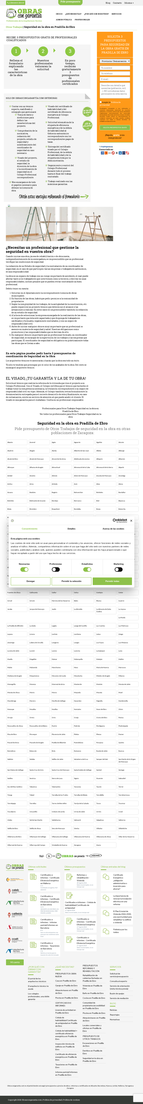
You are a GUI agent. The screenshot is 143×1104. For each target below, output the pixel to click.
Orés (54, 717)
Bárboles (99, 492)
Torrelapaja (11, 803)
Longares (55, 643)
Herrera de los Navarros (61, 601)
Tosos (98, 803)
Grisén (32, 601)
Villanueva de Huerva (82, 837)
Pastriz (54, 726)
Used (121, 812)
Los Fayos (100, 643)
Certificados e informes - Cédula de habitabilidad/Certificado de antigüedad (80, 905)
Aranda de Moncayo (103, 476)
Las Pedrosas (123, 626)
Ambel (9, 476)
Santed (99, 770)
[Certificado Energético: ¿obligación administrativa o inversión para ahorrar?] (107, 877)
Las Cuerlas (100, 626)
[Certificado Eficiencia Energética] (70, 921)
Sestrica (33, 778)
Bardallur (122, 492)
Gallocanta (34, 592)
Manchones (56, 667)
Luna (120, 651)
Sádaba (32, 759)
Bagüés (54, 492)
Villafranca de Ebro (14, 837)
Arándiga (122, 476)
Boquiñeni (56, 509)
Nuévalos (77, 709)
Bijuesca (122, 501)
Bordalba (77, 509)
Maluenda (33, 667)
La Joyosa (122, 609)
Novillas (55, 709)
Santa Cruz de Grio (36, 770)
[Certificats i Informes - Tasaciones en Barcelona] (34, 945)
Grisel (9, 601)
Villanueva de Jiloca (103, 837)
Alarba (54, 451)
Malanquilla (78, 659)
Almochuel (56, 467)
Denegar (31, 581)
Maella (9, 659)
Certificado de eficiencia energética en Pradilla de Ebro (66, 1057)
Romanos (77, 751)
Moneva (33, 684)
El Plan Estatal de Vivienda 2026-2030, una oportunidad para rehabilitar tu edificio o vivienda (122, 917)
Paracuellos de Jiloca (15, 726)
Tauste (98, 787)
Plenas (98, 734)
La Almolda (78, 609)
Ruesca (121, 751)
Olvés (121, 709)
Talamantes (56, 787)
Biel (97, 501)
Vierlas (76, 828)
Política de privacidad (52, 1100)
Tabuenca (33, 787)
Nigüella (99, 701)
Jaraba (9, 609)
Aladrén (10, 451)
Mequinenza (34, 676)
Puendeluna (78, 743)
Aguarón (77, 442)
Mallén (121, 659)
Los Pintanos (123, 643)
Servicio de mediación (119, 998)
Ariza (32, 484)
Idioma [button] (128, 3)
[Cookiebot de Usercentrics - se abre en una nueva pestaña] (115, 521)
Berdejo (55, 501)
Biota (9, 509)
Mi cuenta (15, 962)
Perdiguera (100, 726)
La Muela (122, 617)
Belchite (10, 501)
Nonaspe (10, 709)
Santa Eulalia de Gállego (82, 770)
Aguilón (99, 442)
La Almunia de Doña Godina (103, 610)
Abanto (10, 442)
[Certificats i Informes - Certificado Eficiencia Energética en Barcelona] (34, 898)
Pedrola (77, 726)
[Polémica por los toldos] (107, 931)
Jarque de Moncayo (37, 609)
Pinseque (33, 734)
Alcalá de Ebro (12, 459)
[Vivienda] (70, 877)
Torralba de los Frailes (60, 795)
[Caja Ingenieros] (106, 145)
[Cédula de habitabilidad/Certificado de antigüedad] (70, 895)
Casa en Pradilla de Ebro (65, 981)
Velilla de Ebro (12, 828)
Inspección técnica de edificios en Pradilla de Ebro (65, 1047)
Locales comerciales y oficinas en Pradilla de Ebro (92, 1028)
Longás (76, 643)
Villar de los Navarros (126, 837)
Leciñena (77, 634)
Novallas (33, 709)
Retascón (33, 751)
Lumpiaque (100, 651)
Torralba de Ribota (80, 795)
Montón (99, 684)
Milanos (122, 676)
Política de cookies (71, 1100)
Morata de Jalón (124, 684)
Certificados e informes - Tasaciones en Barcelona (49, 946)
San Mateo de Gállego (15, 770)
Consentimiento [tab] (29, 529)
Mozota (99, 692)
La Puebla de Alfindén (15, 626)
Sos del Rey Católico (14, 787)
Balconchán (78, 492)
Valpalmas (100, 820)
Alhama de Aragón (36, 467)
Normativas (115, 1019)
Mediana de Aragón (14, 676)
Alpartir (121, 467)
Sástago (121, 770)
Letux (98, 634)
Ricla (53, 751)
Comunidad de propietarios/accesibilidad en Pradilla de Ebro (94, 1005)
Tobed (32, 795)
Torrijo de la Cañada (81, 803)
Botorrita (122, 509)
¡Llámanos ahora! (16, 2)
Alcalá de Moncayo (37, 459)
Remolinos (11, 751)
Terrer (121, 787)
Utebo (9, 820)
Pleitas (76, 734)
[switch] (56, 569)
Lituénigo (10, 643)
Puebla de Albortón (59, 743)
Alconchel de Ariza (59, 459)
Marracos (122, 667)
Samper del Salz (102, 759)
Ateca (121, 484)
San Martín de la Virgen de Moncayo (127, 760)
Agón (54, 442)
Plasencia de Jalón (58, 734)
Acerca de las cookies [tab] (113, 529)
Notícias (113, 1010)
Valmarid (77, 820)
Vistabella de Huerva (59, 845)
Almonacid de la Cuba (82, 467)
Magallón (33, 659)
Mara (76, 667)
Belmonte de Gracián (38, 501)
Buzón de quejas (117, 993)
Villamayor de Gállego (38, 837)
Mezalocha (78, 676)
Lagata (54, 626)
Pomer (121, 734)
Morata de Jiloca (13, 692)
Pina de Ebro (12, 734)
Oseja (76, 717)
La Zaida (33, 626)
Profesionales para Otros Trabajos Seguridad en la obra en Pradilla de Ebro (70, 410)
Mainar (54, 659)
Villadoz (99, 828)
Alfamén (122, 459)
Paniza (121, 717)
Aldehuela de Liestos (82, 459)
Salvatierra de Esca (81, 759)
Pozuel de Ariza (13, 743)
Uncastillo (33, 812)
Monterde (78, 684)
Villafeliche (123, 828)
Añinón (54, 476)
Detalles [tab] (72, 529)
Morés (32, 692)
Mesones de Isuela (59, 676)
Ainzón (121, 442)
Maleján (99, 659)
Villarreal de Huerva (14, 845)
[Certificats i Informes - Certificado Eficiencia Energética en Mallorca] (34, 877)
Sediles (10, 778)
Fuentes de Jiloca (13, 592)
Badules (33, 492)
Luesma (77, 651)
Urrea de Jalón (79, 812)
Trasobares (11, 812)
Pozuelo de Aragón (37, 743)
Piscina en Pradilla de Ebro (66, 998)
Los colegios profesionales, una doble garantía (38, 996)
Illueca (98, 601)
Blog (108, 3)
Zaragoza (77, 845)
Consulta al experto (118, 981)
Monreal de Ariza (58, 684)
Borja (98, 509)
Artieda (54, 484)
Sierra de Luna (57, 778)
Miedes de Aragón (103, 676)
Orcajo (10, 717)
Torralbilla (100, 795)
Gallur (54, 592)
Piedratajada (123, 726)
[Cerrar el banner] (131, 521)
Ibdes (76, 601)
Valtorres (122, 820)
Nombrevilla (123, 701)
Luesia (54, 651)
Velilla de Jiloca (35, 828)
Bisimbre (33, 509)
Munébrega (11, 701)
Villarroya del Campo (37, 845)
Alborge (121, 451)
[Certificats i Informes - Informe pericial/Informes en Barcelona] (34, 921)
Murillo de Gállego (58, 701)
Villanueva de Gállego (60, 837)
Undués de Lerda (58, 812)
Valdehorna (56, 820)
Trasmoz (122, 803)
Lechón (54, 634)
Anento (32, 476)
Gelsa (76, 592)
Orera (32, 717)
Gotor (121, 592)
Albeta (98, 451)
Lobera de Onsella (36, 643)
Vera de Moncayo (58, 828)
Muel (120, 692)
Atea (98, 484)
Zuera (98, 845)
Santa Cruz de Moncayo (60, 770)
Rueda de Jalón (102, 751)
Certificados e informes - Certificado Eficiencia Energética (86, 922)
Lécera (32, 634)
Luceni (32, 651)
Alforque (10, 467)
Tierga (9, 795)
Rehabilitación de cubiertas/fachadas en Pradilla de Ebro (92, 978)
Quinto (121, 743)
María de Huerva (102, 667)
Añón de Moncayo (81, 476)
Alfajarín (99, 459)
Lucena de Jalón (13, 651)
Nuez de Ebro (101, 709)
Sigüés (76, 778)
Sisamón (99, 778)
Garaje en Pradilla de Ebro (66, 985)
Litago (121, 634)
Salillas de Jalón (57, 759)
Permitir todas (112, 581)
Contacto (117, 3)
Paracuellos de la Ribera (38, 726)
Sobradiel (122, 778)
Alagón (32, 451)
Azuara (10, 492)
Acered (32, 442)
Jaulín (54, 609)
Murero (32, 701)
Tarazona (77, 787)
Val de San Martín (36, 820)
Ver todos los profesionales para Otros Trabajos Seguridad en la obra (70, 415)
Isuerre (121, 601)
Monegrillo (11, 684)
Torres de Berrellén (59, 803)
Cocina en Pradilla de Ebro (94, 998)
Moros (54, 692)
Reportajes (115, 1015)
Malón (9, 667)
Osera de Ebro (101, 717)
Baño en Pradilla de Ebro (93, 993)
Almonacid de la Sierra (104, 467)
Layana (10, 634)
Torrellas (33, 803)
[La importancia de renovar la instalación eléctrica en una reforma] (107, 898)
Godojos (99, 592)
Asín (75, 484)
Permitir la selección (71, 581)
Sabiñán (10, 759)
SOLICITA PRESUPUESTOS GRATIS (115, 128)
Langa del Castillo (80, 626)
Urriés (98, 812)
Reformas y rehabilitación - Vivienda (83, 878)
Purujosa (99, 743)
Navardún (77, 701)
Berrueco (77, 501)
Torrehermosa (124, 795)
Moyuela (77, 692)
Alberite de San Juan (81, 451)
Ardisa (9, 484)
